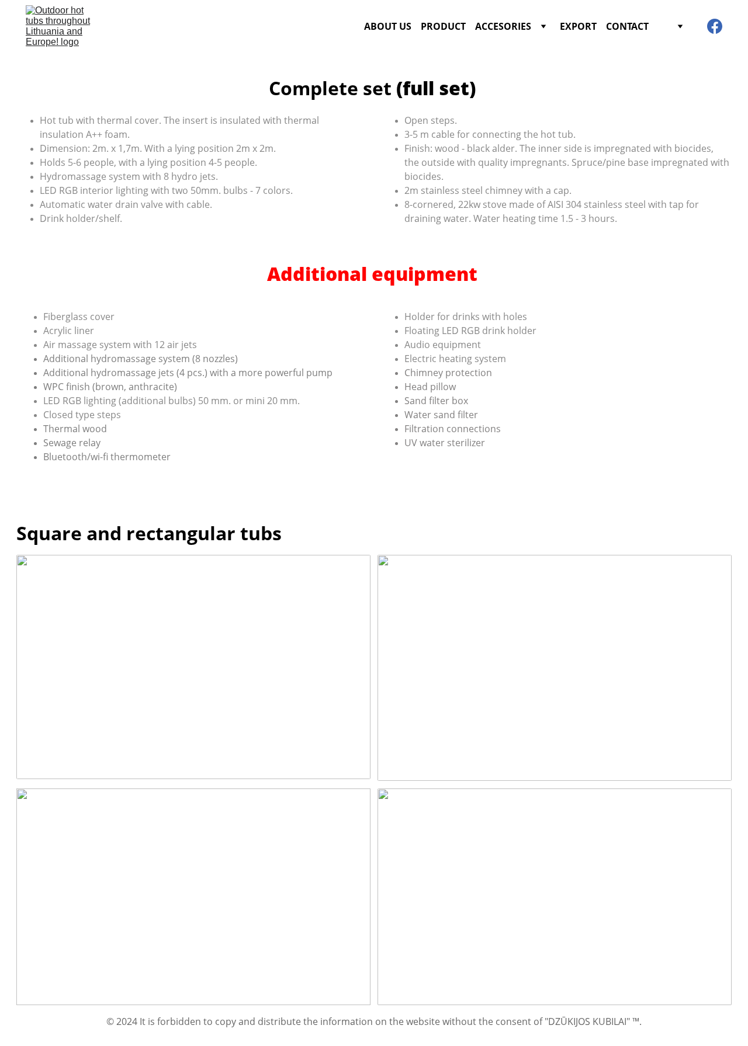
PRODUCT (443, 26)
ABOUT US (387, 26)
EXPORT (578, 26)
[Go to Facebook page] (714, 26)
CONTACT (627, 26)
